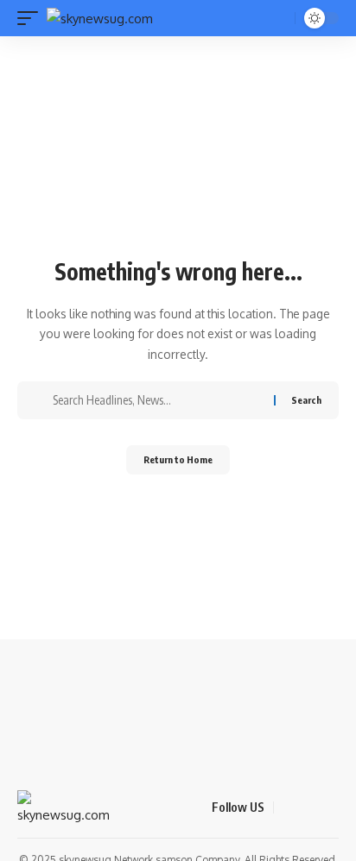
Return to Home (178, 459)
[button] (32, 18)
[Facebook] (287, 807)
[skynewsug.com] (100, 18)
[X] (308, 807)
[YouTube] (329, 807)
